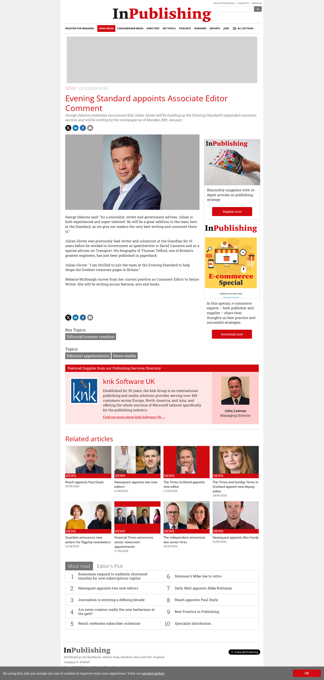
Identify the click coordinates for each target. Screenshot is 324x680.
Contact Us (243, 3)
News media (124, 355)
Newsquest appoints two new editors (108, 588)
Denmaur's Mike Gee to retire (198, 576)
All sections (246, 28)
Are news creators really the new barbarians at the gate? (116, 611)
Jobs (226, 28)
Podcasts (185, 28)
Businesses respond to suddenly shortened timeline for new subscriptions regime (112, 576)
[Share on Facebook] (83, 128)
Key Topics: (75, 329)
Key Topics (169, 28)
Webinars (200, 28)
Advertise (257, 3)
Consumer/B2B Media (130, 28)
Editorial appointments (88, 355)
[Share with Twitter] (68, 128)
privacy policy (153, 673)
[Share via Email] (90, 128)
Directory (153, 28)
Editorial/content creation (91, 336)
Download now (232, 334)
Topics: (71, 349)
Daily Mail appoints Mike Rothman (203, 588)
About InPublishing (223, 3)
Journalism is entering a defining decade (111, 599)
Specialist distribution (193, 623)
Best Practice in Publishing (197, 611)
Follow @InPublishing (246, 652)
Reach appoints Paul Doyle (196, 599)
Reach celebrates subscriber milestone (109, 623)
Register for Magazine (79, 28)
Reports (215, 28)
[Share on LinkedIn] (76, 128)
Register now (232, 211)
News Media (106, 28)
